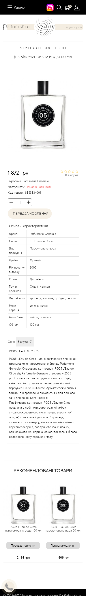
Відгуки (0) (24, 341)
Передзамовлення (30, 214)
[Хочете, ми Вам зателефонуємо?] (9, 587)
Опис (11, 341)
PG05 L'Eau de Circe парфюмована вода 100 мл (23, 528)
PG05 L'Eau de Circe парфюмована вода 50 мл (62, 528)
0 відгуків (71, 175)
